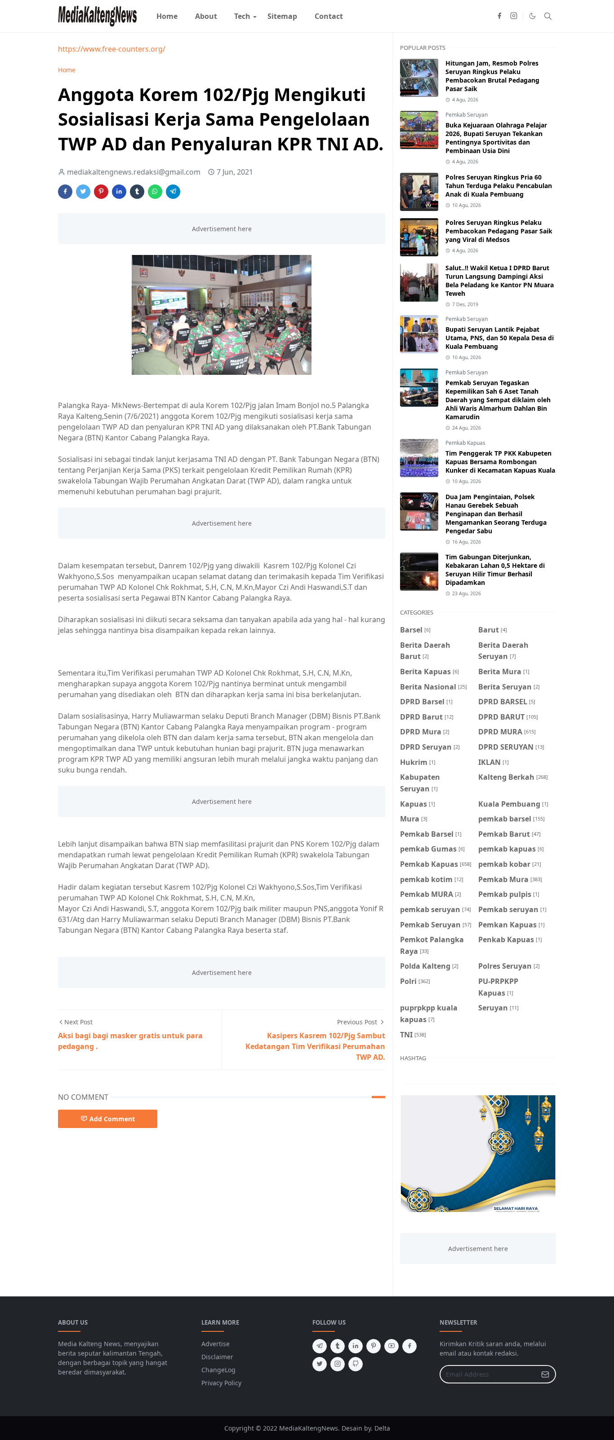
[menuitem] (167, 16)
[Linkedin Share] (119, 191)
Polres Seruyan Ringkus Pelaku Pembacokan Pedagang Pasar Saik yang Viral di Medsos (498, 231)
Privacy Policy (221, 1383)
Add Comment (112, 1119)
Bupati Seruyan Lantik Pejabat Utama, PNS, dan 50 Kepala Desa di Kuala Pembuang (499, 338)
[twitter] (319, 1364)
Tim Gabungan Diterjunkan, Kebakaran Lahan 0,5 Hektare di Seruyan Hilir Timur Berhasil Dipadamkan (495, 570)
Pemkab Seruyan (466, 115)
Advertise (215, 1343)
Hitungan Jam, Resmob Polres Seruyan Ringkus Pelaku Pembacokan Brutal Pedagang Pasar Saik (492, 76)
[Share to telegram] (173, 191)
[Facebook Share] (65, 191)
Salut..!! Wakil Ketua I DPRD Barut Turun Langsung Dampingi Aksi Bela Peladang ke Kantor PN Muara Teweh (499, 280)
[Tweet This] (83, 191)
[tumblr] (337, 1346)
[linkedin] (355, 1346)
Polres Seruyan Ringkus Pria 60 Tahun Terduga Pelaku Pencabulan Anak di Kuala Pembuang (498, 185)
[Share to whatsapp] (155, 191)
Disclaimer (217, 1356)
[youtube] (391, 1346)
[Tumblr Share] (137, 191)
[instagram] (514, 16)
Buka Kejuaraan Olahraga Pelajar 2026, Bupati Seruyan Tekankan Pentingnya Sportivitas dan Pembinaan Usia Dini (496, 138)
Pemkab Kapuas (465, 443)
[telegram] (319, 1346)
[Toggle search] (548, 16)
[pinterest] (373, 1346)
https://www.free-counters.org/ (111, 49)
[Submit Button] (545, 1374)
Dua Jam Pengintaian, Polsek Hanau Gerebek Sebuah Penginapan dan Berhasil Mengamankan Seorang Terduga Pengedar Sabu (496, 513)
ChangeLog (218, 1369)
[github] (355, 1364)
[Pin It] (101, 191)
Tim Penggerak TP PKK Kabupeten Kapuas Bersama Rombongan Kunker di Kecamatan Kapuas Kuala (500, 461)
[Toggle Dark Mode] (532, 16)
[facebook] (499, 16)
